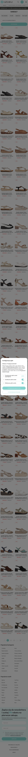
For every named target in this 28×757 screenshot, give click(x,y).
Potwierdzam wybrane (14, 392)
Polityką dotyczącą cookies (12, 366)
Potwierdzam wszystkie (14, 388)
